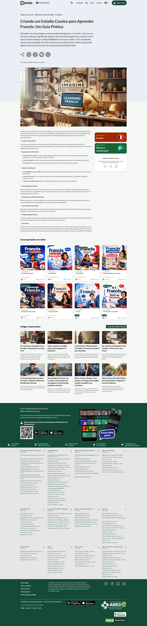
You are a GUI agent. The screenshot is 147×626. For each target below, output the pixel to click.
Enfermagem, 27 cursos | (26, 513)
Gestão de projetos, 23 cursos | (83, 477)
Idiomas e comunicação (108, 451)
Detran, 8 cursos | (106, 538)
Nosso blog (24, 583)
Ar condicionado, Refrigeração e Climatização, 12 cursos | (56, 489)
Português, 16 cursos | (53, 515)
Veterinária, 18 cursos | (108, 562)
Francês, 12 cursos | (107, 457)
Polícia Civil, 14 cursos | (108, 525)
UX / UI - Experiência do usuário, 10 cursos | (86, 524)
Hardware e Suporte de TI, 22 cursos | (30, 467)
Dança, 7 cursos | (116, 572)
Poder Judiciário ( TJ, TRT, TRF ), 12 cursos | (113, 528)
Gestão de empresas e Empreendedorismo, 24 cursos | (87, 456)
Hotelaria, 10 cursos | (53, 502)
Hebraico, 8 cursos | (107, 465)
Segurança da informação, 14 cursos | (30, 475)
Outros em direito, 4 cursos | (55, 572)
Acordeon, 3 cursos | (90, 562)
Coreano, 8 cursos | (107, 463)
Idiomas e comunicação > (45, 14)
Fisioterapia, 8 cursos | (26, 532)
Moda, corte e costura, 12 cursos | (56, 498)
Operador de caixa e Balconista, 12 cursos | (59, 459)
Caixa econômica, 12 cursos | (109, 521)
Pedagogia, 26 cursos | (108, 553)
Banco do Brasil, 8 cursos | (109, 534)
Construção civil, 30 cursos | (55, 471)
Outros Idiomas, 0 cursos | (118, 472)
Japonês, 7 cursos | (118, 463)
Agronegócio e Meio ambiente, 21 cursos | (59, 486)
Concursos (105, 509)
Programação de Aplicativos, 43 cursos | (30, 480)
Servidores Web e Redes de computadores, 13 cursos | (32, 477)
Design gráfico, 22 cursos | (82, 513)
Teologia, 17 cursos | (107, 555)
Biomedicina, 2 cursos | (26, 534)
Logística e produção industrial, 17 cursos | (59, 467)
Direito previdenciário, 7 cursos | (56, 564)
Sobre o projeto (26, 586)
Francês (34, 608)
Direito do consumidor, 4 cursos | (56, 562)
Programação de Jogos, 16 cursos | (29, 483)
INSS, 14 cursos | (119, 525)
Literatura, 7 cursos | (64, 528)
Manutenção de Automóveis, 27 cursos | (58, 465)
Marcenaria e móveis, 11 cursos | (56, 494)
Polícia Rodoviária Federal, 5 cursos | (111, 536)
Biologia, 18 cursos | (64, 520)
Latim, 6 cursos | (106, 472)
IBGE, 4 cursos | (106, 540)
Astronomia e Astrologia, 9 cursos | (111, 570)
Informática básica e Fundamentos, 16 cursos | (32, 456)
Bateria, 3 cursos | (79, 557)
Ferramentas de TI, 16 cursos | (28, 489)
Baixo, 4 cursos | (90, 555)
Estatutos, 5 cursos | (53, 559)
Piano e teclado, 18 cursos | (82, 553)
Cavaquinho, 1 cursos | (81, 564)
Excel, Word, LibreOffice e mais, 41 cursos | (31, 459)
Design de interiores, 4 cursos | (83, 526)
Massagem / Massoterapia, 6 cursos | (111, 557)
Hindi (39, 608)
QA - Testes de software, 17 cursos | (29, 491)
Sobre (92, 3)
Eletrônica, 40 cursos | (53, 461)
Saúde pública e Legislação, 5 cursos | (30, 530)
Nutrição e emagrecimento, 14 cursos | (30, 526)
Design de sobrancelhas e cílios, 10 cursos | (31, 551)
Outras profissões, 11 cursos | (55, 504)
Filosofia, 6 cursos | (63, 524)
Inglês (22, 608)
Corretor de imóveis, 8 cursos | (56, 492)
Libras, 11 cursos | (106, 459)
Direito (50, 547)
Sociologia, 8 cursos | (53, 528)
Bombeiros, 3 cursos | (107, 532)
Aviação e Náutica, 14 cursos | (110, 576)
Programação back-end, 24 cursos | (29, 493)
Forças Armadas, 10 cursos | (109, 530)
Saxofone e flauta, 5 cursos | (82, 559)
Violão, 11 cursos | (90, 551)
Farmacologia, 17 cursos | (27, 524)
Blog (86, 3)
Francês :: (59, 14)
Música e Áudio (79, 547)
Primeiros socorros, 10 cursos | (28, 520)
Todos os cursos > (27, 14)
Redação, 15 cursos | (66, 513)
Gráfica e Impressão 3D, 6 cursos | (56, 500)
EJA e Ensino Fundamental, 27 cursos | (58, 517)
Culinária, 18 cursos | (107, 551)
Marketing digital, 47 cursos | (82, 459)
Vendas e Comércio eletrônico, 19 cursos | (86, 461)
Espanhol (28, 608)
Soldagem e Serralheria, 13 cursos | (57, 484)
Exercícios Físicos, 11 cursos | (28, 528)
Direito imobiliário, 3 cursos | (55, 566)
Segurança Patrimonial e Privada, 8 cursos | (59, 475)
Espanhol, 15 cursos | (117, 455)
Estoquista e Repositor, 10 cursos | (57, 473)
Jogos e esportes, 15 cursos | (109, 566)
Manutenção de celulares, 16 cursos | (57, 463)
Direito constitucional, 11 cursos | (56, 557)
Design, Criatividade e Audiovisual (84, 509)
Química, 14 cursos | (65, 522)
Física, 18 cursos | (52, 524)
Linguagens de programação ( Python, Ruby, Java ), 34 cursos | (31, 464)
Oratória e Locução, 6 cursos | (110, 461)
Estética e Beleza (24, 547)
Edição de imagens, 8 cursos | (82, 515)
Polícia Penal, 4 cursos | (118, 538)
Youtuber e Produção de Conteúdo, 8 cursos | (114, 559)
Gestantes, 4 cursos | (107, 568)
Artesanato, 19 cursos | (54, 480)
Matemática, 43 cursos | (54, 513)
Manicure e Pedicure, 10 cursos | (29, 553)
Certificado (79, 3)
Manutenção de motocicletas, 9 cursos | (58, 482)
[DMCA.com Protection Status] (115, 620)
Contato (99, 3)
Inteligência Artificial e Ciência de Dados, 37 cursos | (32, 471)
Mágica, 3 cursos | (106, 572)
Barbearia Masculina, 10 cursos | (28, 557)
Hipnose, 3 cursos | (107, 574)
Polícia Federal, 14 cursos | (109, 523)
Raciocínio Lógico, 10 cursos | (110, 513)
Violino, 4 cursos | (79, 562)
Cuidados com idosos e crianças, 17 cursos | (31, 517)
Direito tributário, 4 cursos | (55, 570)
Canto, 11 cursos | (79, 551)
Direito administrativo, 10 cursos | (57, 551)
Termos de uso (25, 592)
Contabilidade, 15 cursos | (81, 469)
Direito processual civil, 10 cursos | (57, 555)
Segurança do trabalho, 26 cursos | (57, 469)
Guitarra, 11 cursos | (80, 555)
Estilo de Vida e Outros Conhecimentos (112, 547)
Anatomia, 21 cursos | (26, 522)
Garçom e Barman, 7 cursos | (55, 477)
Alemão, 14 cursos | (107, 470)
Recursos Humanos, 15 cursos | (83, 467)
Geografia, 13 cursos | (53, 522)
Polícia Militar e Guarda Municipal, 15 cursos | (114, 518)
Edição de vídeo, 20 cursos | (82, 517)
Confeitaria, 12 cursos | (120, 551)
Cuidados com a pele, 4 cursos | (28, 559)
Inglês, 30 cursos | (106, 455)
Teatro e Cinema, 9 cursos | (109, 564)
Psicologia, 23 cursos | (26, 515)
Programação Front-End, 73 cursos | (29, 461)
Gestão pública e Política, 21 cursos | (84, 471)
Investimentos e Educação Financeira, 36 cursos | (85, 464)
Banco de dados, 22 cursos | (27, 485)
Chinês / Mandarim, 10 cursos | (110, 467)
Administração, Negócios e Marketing (85, 451)
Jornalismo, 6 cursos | (53, 496)
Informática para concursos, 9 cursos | (112, 515)
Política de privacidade (28, 595)
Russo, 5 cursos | (117, 470)
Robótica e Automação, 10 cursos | (29, 487)
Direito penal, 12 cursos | (54, 553)
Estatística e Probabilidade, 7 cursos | (57, 526)
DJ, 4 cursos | (88, 557)
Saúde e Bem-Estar (25, 509)
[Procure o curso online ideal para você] (72, 3)
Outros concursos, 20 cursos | (110, 542)
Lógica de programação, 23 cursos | (29, 469)
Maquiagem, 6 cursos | (26, 555)
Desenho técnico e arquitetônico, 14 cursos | (86, 520)
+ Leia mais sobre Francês (116, 327)
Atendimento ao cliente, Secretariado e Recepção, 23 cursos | (58, 456)
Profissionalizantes (53, 451)
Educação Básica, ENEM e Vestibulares (58, 509)
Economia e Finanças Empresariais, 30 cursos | (87, 474)
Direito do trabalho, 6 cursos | (55, 568)
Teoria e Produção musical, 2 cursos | (84, 566)
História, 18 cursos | (53, 520)
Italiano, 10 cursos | (118, 457)
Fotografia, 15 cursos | (120, 553)
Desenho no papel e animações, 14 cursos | (86, 522)
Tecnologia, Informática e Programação (30, 451)
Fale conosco (25, 589)
